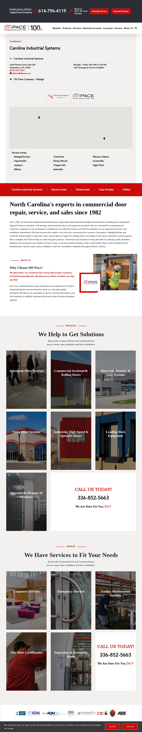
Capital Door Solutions (21, 13)
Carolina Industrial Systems (27, 189)
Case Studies (106, 189)
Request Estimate (121, 11)
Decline (130, 727)
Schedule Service (99, 11)
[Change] (78, 13)
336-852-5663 (18, 70)
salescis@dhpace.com (21, 73)
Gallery (126, 189)
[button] (39, 117)
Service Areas (59, 189)
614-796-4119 (52, 11)
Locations (15, 41)
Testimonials (83, 189)
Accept (112, 727)
